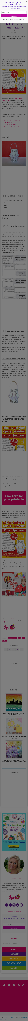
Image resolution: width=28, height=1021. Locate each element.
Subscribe (14, 16)
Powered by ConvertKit (14, 21)
